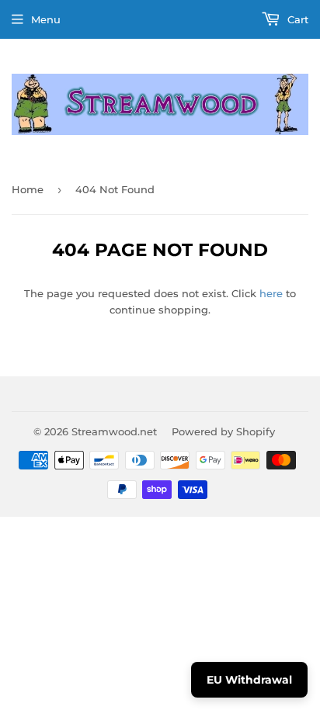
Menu (46, 19)
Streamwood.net (114, 431)
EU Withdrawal (249, 680)
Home (27, 189)
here (271, 293)
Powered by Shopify (223, 431)
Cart (296, 19)
